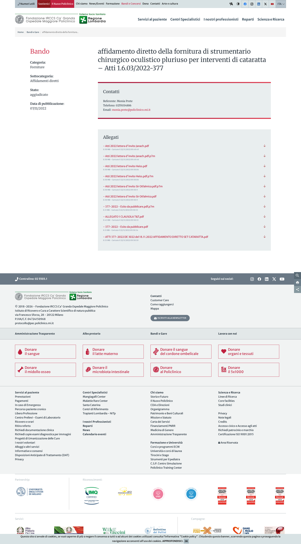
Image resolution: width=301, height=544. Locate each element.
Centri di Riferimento (95, 409)
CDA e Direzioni (159, 405)
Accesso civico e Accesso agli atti (237, 426)
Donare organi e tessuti (240, 351)
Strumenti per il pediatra (165, 459)
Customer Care (159, 300)
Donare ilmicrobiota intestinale (110, 369)
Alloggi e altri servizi (27, 446)
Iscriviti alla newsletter (171, 318)
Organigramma (159, 409)
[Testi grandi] (231, 3)
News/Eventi (96, 3)
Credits (222, 421)
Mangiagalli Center (94, 396)
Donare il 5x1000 (236, 369)
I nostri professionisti (221, 19)
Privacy (19, 459)
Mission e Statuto (160, 417)
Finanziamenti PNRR (162, 426)
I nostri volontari (25, 442)
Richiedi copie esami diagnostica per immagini (43, 434)
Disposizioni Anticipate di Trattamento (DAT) (42, 455)
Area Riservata (229, 442)
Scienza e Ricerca (270, 19)
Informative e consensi (29, 451)
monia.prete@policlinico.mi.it (131, 109)
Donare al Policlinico (170, 369)
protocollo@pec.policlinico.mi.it (34, 323)
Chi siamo (81, 3)
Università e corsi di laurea (166, 451)
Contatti (155, 3)
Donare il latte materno (105, 351)
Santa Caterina (91, 405)
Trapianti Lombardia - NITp (99, 413)
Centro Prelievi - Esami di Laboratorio (37, 417)
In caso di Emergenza (28, 405)
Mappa (154, 308)
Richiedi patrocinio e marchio (236, 430)
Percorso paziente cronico (30, 409)
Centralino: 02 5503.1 (32, 278)
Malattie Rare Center (95, 400)
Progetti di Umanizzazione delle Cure (37, 438)
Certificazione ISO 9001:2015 (236, 434)
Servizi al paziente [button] (152, 19)
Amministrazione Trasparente (168, 434)
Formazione (113, 3)
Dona (145, 3)
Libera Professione (26, 413)
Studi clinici (225, 405)
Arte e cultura (170, 3)
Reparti (248, 19)
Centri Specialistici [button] (185, 19)
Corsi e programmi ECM (165, 446)
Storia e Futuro (159, 396)
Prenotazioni (22, 396)
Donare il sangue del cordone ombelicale (179, 351)
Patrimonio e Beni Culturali (166, 413)
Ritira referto (23, 426)
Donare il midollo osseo (38, 369)
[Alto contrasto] (238, 3)
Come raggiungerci (162, 304)
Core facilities (226, 400)
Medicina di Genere (161, 430)
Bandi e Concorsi (131, 3)
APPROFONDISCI (172, 541)
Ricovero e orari (24, 421)
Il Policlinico (62, 3)
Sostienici (44, 3)
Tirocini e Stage (159, 455)
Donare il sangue (32, 351)
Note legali (224, 417)
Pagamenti (21, 400)
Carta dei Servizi (160, 421)
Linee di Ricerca (227, 396)
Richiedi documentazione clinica (34, 430)
